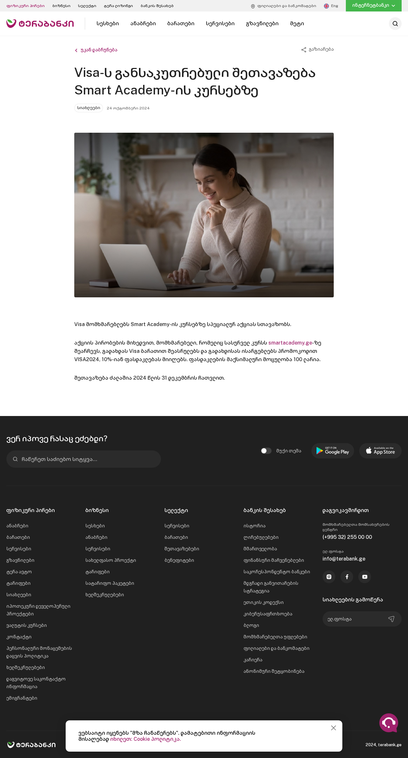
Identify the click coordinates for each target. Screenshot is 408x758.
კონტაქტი (19, 636)
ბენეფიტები (179, 560)
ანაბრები (17, 525)
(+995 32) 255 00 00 (347, 537)
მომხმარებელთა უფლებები (275, 636)
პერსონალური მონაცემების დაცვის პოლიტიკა (39, 652)
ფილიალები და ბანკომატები (277, 648)
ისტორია (255, 525)
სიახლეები (18, 594)
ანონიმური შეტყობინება (274, 671)
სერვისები (18, 548)
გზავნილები (20, 560)
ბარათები (18, 537)
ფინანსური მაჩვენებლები (274, 560)
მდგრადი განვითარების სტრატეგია (271, 587)
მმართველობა (260, 548)
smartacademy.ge (290, 343)
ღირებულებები (261, 537)
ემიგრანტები (21, 698)
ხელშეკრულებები (25, 667)
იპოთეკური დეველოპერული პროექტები (38, 610)
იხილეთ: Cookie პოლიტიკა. (145, 739)
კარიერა (253, 659)
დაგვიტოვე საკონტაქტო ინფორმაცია (36, 682)
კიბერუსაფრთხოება (268, 613)
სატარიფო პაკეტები (109, 583)
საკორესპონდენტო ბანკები (277, 571)
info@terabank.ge (344, 559)
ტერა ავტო (19, 571)
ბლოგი (251, 625)
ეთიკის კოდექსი (264, 602)
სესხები (95, 525)
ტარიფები (18, 583)
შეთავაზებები (181, 548)
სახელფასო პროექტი (110, 560)
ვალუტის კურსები (26, 625)
